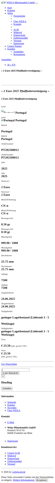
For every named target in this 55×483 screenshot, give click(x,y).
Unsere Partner (14, 46)
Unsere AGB (13, 453)
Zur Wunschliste (9, 364)
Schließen (6, 388)
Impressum (18, 43)
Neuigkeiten (19, 16)
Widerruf (17, 32)
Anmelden (18, 51)
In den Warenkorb (10, 373)
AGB (16, 29)
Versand (17, 40)
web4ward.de (18, 472)
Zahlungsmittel (20, 38)
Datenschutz (19, 35)
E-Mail (10, 422)
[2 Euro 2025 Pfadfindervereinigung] (27, 77)
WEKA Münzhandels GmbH (21, 2)
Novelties (11, 407)
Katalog (11, 10)
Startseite (11, 402)
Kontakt (17, 24)
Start (9, 7)
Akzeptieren (41, 480)
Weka (10, 13)
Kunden (11, 49)
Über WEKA (19, 21)
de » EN (11, 64)
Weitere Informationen (23, 480)
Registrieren (19, 54)
